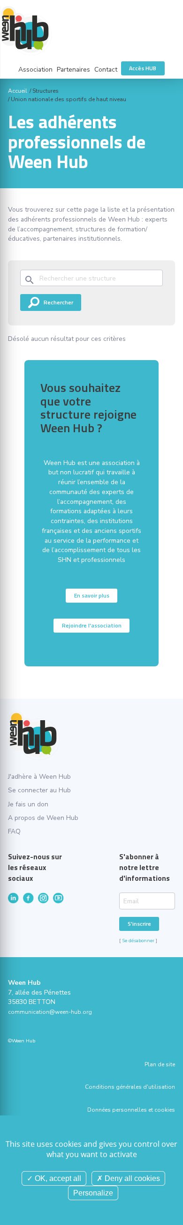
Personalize (93, 1193)
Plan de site (160, 1064)
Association (35, 69)
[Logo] (91, 30)
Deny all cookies (131, 1178)
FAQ (14, 831)
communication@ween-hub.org (50, 1012)
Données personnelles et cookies (131, 1110)
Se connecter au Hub (39, 790)
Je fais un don (28, 804)
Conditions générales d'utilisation (130, 1087)
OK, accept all (57, 1178)
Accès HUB (142, 68)
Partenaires (73, 69)
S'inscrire (139, 923)
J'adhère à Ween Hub (39, 776)
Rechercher (58, 302)
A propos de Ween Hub (43, 817)
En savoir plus (91, 595)
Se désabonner (138, 940)
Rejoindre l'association (92, 625)
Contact (105, 69)
